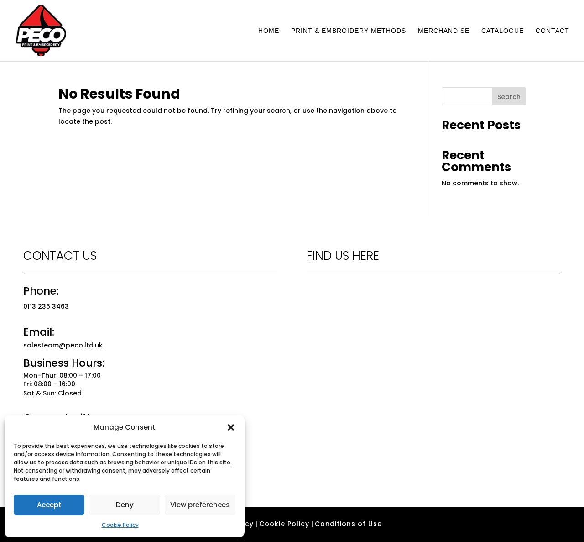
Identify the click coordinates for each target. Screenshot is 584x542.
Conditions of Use (348, 523)
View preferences (200, 505)
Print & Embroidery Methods (348, 30)
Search (509, 96)
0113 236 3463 (46, 306)
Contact (552, 30)
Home (268, 30)
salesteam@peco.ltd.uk (63, 345)
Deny (125, 505)
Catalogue (502, 30)
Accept (49, 505)
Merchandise (443, 30)
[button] (230, 427)
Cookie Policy (120, 525)
